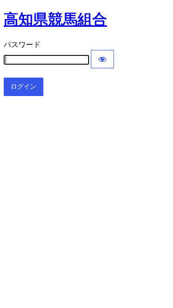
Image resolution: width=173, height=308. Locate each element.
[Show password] (102, 59)
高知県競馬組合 (55, 19)
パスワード (22, 44)
